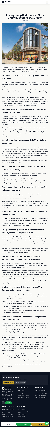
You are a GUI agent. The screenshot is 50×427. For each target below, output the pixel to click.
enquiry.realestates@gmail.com (25, 411)
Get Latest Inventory (8, 382)
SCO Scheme (22, 416)
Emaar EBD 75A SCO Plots (7, 416)
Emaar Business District (23, 392)
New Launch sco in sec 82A (41, 393)
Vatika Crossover (21, 390)
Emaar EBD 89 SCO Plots (7, 414)
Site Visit (40, 424)
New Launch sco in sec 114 (40, 397)
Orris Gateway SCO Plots (7, 412)
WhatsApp (24, 424)
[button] (47, 423)
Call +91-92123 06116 (20, 382)
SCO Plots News (22, 414)
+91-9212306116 (22, 409)
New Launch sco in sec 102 (41, 390)
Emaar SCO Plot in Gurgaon (23, 397)
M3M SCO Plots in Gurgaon (23, 395)
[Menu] (47, 2)
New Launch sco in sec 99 (40, 392)
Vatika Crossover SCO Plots (8, 409)
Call (9, 424)
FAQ (20, 412)
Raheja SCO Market (22, 393)
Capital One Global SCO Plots (8, 411)
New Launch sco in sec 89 (40, 395)
